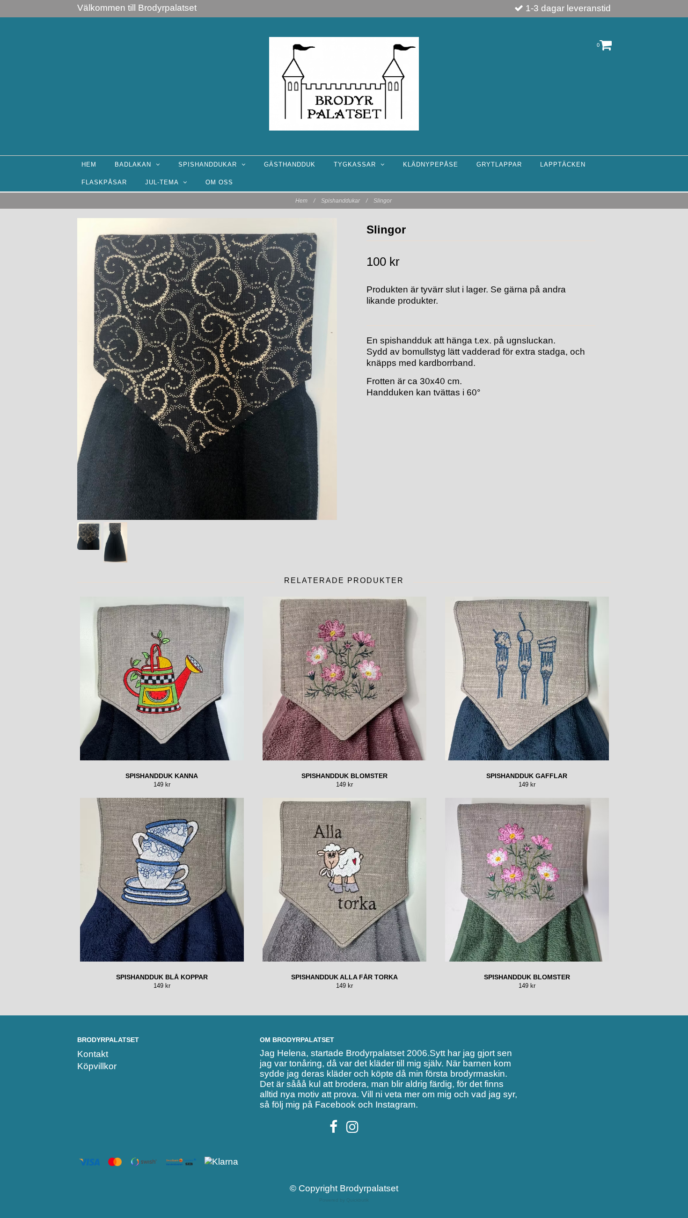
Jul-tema (164, 182)
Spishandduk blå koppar (162, 977)
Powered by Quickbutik (344, 1200)
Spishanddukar (210, 164)
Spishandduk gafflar (526, 776)
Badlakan (135, 164)
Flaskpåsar (104, 182)
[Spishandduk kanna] (161, 678)
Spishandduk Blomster (527, 977)
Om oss (219, 182)
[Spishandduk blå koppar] (161, 880)
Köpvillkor (97, 1066)
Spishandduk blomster (344, 776)
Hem (88, 164)
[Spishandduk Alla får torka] (344, 880)
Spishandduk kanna (161, 776)
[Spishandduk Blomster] (526, 880)
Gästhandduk (289, 164)
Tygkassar (357, 164)
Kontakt (92, 1054)
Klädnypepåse (430, 164)
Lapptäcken (563, 164)
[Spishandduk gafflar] (526, 678)
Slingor (383, 200)
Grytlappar (499, 164)
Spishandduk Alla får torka (344, 977)
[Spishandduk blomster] (344, 678)
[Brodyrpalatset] (344, 84)
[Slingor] (207, 369)
